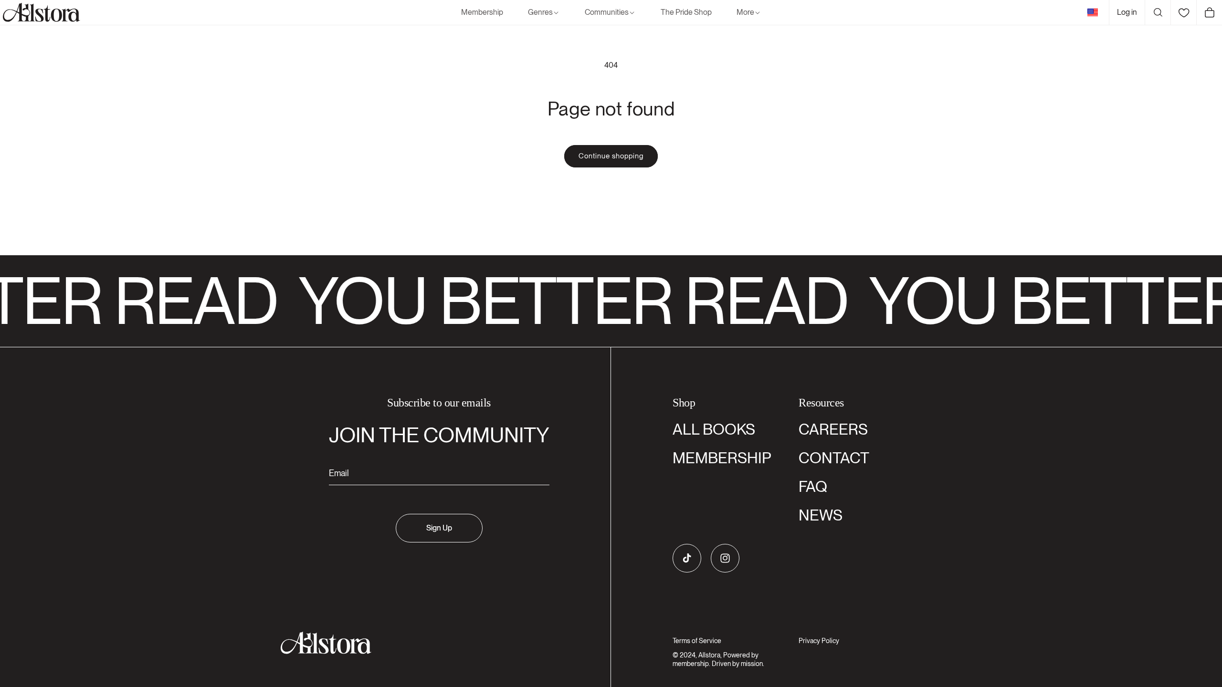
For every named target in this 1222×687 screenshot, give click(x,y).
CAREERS (833, 429)
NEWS (821, 515)
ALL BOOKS (714, 429)
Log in (1127, 12)
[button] (544, 12)
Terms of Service (697, 641)
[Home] (40, 12)
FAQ (813, 486)
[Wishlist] (1183, 12)
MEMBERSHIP (722, 457)
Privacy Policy (819, 641)
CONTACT (834, 457)
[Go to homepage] (433, 643)
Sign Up (439, 527)
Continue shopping (611, 156)
